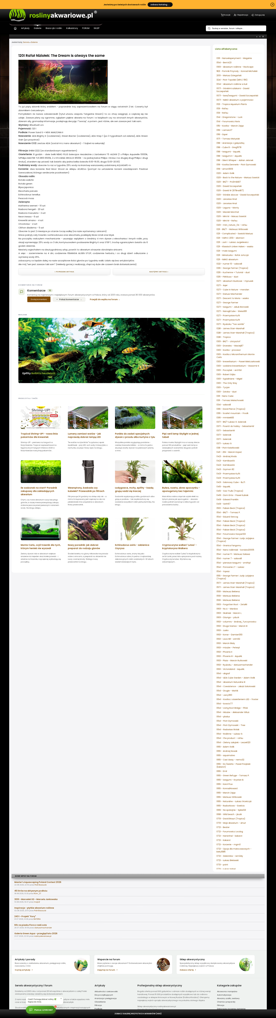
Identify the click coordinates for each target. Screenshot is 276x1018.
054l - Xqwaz (223, 571)
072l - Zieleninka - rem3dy (229, 856)
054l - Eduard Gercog (227, 516)
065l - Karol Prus (224, 784)
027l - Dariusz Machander (229, 294)
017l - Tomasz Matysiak (228, 138)
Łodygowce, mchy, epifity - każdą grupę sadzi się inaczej (134, 489)
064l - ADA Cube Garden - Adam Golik (235, 677)
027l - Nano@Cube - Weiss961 (231, 311)
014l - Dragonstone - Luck (229, 117)
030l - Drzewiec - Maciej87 (229, 345)
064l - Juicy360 (224, 695)
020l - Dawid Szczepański (229, 186)
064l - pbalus (223, 716)
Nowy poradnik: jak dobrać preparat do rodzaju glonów (84, 546)
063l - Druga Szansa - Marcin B (231, 626)
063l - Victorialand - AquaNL (230, 669)
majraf (37, 902)
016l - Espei (221, 134)
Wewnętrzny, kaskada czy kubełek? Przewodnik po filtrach (86, 489)
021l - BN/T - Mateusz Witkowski (232, 229)
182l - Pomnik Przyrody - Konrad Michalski (236, 71)
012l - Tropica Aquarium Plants (231, 104)
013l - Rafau (222, 108)
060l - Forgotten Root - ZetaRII (231, 604)
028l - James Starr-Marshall (230, 328)
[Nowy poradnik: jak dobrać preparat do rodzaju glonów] (88, 541)
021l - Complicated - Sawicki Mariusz (234, 233)
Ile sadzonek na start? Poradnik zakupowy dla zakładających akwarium (39, 491)
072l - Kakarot (223, 840)
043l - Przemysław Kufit (228, 473)
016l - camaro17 (224, 130)
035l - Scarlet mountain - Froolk (232, 413)
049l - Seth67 (223, 503)
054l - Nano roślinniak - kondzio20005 (235, 549)
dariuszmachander (43, 927)
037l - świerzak (223, 434)
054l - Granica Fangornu (228, 545)
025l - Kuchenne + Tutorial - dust (233, 272)
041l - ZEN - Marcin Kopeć (229, 452)
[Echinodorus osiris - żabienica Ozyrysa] (135, 541)
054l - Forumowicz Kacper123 (231, 534)
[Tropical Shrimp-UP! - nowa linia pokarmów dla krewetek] (41, 429)
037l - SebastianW (225, 430)
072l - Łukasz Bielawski (227, 860)
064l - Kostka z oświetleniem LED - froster (237, 699)
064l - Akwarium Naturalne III (230, 682)
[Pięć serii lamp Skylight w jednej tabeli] (182, 429)
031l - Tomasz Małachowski (230, 400)
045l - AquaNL (223, 486)
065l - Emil (221, 771)
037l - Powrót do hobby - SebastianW (235, 426)
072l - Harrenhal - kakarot (229, 835)
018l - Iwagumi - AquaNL (228, 151)
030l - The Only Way (226, 383)
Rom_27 (37, 893)
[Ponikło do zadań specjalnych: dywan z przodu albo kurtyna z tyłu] (135, 429)
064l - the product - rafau (229, 738)
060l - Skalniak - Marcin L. (229, 613)
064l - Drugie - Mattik (227, 690)
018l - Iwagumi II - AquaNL (229, 156)
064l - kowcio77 (224, 703)
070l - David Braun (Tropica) (230, 818)
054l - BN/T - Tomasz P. (228, 512)
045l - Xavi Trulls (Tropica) (229, 490)
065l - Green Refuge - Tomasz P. (232, 775)
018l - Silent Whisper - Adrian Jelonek (234, 160)
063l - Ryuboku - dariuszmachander (234, 664)
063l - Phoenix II (224, 651)
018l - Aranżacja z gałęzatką (230, 143)
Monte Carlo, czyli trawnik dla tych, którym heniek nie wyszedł (41, 546)
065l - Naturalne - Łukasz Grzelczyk (234, 801)
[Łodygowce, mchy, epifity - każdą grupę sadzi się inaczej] (135, 483)
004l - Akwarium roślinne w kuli (231, 84)
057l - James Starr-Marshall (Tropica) (235, 582)
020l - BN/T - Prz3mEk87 (228, 181)
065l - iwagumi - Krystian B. (230, 779)
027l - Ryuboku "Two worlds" (230, 324)
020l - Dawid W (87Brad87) (230, 190)
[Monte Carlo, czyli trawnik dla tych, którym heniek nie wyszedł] (41, 541)
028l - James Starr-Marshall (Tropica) (235, 332)
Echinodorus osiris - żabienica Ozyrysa (132, 546)
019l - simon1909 (224, 168)
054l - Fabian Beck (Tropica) (230, 521)
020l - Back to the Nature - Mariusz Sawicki (237, 177)
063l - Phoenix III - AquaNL (229, 656)
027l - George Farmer (227, 302)
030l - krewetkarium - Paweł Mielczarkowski (238, 361)
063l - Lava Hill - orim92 (228, 639)
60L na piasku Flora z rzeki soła (30, 925)
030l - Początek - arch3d (228, 370)
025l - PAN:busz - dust (227, 276)
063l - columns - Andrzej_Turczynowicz (236, 621)
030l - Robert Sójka (225, 374)
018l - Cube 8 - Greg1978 (228, 147)
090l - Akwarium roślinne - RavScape (234, 66)
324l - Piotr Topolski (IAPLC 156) (232, 79)
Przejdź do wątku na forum (104, 299)
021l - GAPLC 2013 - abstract (230, 237)
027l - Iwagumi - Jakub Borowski (232, 306)
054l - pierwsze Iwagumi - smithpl (233, 562)
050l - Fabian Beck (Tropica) (230, 508)
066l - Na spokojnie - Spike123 (231, 810)
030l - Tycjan (223, 387)
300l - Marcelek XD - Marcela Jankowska (35, 899)
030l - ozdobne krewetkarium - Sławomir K (237, 365)
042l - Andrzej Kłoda (226, 456)
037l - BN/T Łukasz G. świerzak (231, 421)
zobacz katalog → (160, 4)
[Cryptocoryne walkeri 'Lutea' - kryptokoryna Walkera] (182, 541)
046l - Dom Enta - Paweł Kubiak (232, 495)
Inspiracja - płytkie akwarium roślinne (34, 907)
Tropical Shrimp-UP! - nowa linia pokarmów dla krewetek (39, 435)
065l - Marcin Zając (226, 792)
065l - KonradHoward (226, 788)
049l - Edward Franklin (227, 499)
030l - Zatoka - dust (226, 391)
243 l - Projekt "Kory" (25, 916)
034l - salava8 (223, 404)
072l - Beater (223, 827)
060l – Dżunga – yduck (227, 617)
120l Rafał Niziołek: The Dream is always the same (61, 55)
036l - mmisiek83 (225, 417)
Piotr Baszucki (41, 885)
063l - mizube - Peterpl (228, 647)
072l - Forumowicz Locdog (229, 831)
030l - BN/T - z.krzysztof (228, 341)
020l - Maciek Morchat (227, 212)
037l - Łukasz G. (224, 443)
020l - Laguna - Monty (227, 207)
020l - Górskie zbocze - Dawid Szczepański (237, 194)
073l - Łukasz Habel (226, 868)
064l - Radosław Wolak (227, 729)
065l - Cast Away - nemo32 (230, 759)
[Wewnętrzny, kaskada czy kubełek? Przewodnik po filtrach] (88, 483)
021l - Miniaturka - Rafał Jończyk (232, 255)
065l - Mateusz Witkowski (229, 797)
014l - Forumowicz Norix (228, 121)
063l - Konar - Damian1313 (229, 634)
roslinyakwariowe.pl (42, 936)
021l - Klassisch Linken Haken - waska (234, 246)
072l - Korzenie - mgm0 (228, 844)
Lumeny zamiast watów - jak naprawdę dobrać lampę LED (84, 435)
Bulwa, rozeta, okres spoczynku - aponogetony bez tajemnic (181, 489)
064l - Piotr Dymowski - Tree (230, 725)
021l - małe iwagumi (226, 250)
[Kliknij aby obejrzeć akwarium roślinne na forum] (63, 103)
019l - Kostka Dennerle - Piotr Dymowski (236, 164)
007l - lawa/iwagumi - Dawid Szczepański (237, 95)
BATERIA (37, 919)
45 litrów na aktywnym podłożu (30, 890)
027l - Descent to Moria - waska (232, 298)
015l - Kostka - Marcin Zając (230, 125)
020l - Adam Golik (225, 173)
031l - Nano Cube (224, 396)
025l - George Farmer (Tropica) (232, 268)
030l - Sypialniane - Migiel (229, 378)
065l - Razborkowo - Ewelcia (230, 805)
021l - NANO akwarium (227, 259)
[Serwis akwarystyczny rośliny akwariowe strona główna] (15, 28)
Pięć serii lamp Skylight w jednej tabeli (180, 435)
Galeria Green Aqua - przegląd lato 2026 (35, 933)
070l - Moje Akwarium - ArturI (231, 823)
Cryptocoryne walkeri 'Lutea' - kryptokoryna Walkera (179, 546)
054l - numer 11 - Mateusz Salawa (233, 554)
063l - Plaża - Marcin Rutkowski (231, 660)
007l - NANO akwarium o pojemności (234, 99)
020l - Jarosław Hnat (226, 199)
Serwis (26, 42)
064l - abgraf (223, 673)
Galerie (34, 42)
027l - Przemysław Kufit (228, 315)
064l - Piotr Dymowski (227, 720)
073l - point (222, 864)
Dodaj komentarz (39, 299)
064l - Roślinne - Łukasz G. (229, 733)
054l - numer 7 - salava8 (229, 558)
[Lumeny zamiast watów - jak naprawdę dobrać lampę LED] (88, 429)
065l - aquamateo (225, 755)
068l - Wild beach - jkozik (229, 814)
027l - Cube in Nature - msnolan (232, 289)
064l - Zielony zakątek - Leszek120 (233, 742)
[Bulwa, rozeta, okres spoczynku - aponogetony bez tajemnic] (182, 483)
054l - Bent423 (223, 62)
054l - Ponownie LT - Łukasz (230, 567)
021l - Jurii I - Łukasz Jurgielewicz (232, 242)
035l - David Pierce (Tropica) (230, 409)
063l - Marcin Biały (225, 643)
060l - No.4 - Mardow (227, 608)
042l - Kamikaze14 (225, 460)
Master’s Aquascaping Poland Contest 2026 (37, 882)
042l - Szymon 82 (225, 469)
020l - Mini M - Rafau (226, 220)
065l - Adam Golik (225, 746)
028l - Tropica (223, 337)
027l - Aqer (222, 285)
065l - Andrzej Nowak (226, 751)
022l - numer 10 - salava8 (229, 263)
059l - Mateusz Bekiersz (228, 591)
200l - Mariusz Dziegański (228, 75)
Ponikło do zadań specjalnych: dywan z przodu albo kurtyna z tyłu (135, 435)
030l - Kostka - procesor (228, 350)
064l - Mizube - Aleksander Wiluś (232, 712)
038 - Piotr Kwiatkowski (227, 447)
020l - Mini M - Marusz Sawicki (231, 216)
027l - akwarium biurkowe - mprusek (234, 281)
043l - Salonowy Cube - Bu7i (230, 482)
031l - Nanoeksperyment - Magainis (234, 58)
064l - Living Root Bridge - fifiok (232, 708)
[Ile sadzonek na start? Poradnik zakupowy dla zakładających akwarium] (41, 483)
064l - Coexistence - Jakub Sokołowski (235, 686)
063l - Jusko (222, 630)
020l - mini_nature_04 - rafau (231, 225)
